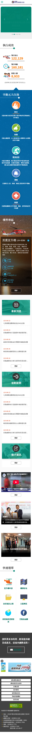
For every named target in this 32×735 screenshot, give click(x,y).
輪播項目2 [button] (14, 34)
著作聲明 (16, 690)
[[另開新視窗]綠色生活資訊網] (16, 667)
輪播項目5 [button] (19, 34)
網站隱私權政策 (16, 680)
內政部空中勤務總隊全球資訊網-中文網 (18, 2)
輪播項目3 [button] (16, 34)
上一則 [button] (4, 19)
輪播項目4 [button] (18, 34)
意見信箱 (17, 650)
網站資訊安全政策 (16, 683)
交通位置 (16, 686)
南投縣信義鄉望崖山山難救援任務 (14, 351)
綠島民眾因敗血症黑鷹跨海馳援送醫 (15, 342)
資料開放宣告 (16, 693)
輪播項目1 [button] (12, 34)
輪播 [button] (3, 9)
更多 (16, 290)
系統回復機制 (16, 696)
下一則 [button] (27, 19)
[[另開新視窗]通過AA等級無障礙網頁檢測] (16, 705)
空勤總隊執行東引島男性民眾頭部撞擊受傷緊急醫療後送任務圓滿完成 (16, 361)
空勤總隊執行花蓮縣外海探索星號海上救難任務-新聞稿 (16, 333)
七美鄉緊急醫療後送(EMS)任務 (14, 323)
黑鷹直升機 (13, 240)
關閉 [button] (2, 2)
